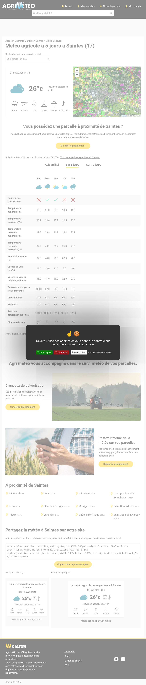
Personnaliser (79, 352)
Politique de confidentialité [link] (99, 352)
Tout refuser (61, 352)
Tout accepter (44, 352)
